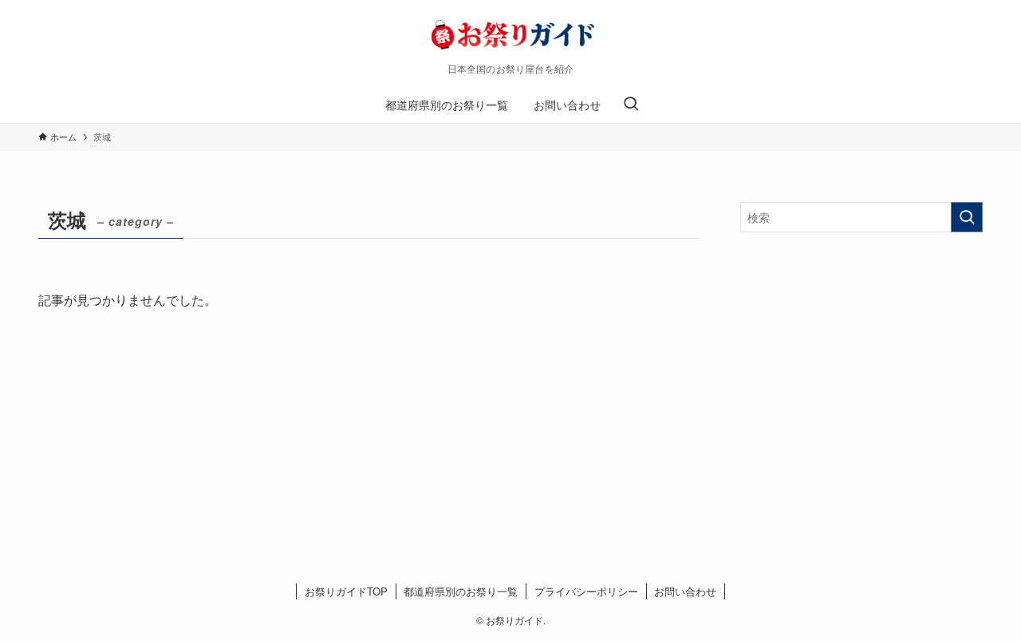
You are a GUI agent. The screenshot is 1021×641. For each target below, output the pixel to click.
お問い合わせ (685, 591)
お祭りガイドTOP (346, 591)
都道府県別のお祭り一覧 (461, 591)
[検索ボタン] (630, 104)
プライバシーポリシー (586, 591)
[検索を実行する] (967, 217)
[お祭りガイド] (510, 35)
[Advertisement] (861, 360)
